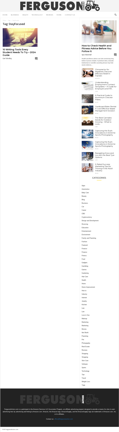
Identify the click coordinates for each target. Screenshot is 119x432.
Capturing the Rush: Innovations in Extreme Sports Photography (105, 133)
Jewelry (84, 301)
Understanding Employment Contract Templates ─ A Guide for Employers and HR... (105, 85)
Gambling (85, 266)
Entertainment (86, 231)
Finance (84, 248)
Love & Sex (86, 315)
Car (96, 160)
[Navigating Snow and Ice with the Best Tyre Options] (87, 156)
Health (25, 15)
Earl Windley (7, 58)
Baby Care (85, 192)
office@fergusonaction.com (63, 419)
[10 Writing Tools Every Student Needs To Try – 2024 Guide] (20, 37)
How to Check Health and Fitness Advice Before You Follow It (96, 48)
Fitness (84, 255)
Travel (84, 378)
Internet (84, 297)
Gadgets (84, 262)
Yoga (83, 385)
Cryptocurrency (87, 217)
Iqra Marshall (86, 55)
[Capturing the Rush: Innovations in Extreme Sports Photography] (87, 134)
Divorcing (85, 224)
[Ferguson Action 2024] (59, 5)
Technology (37, 15)
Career (84, 210)
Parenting (85, 336)
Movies (84, 329)
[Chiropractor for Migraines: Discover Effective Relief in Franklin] (87, 72)
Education (85, 227)
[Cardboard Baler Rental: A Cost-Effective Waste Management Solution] (87, 110)
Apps (83, 185)
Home (5, 15)
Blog (96, 102)
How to (84, 290)
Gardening (85, 273)
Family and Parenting (89, 238)
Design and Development (90, 220)
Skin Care (85, 360)
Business (15, 15)
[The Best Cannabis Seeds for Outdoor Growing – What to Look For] (87, 121)
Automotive (85, 189)
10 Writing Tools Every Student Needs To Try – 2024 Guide (19, 52)
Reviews (49, 15)
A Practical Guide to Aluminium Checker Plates (104, 97)
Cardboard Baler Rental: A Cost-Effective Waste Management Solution (105, 108)
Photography (86, 343)
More (59, 15)
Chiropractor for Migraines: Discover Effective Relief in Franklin (103, 72)
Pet (83, 339)
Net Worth (85, 332)
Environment (86, 234)
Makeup (84, 318)
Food (83, 259)
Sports (84, 367)
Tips (83, 374)
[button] (115, 14)
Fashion (84, 241)
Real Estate (86, 346)
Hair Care (85, 276)
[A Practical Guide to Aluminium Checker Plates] (87, 98)
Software (85, 364)
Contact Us (70, 15)
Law (96, 91)
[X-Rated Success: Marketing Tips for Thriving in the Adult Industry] (87, 167)
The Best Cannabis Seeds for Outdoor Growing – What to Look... (103, 121)
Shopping (85, 353)
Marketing (85, 322)
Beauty (84, 196)
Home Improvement (88, 287)
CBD (96, 126)
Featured (85, 245)
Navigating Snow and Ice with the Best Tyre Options (104, 155)
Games (84, 269)
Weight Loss (86, 381)
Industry (84, 294)
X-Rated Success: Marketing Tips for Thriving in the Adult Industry (104, 167)
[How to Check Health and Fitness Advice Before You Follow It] (99, 31)
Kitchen (84, 304)
